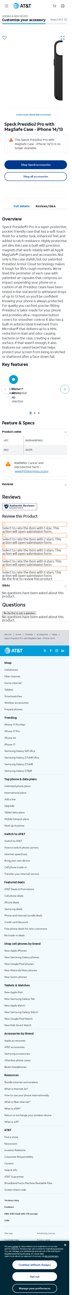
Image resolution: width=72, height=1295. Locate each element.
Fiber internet (12, 676)
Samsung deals (13, 909)
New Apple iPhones (15, 950)
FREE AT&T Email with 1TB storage (21, 1214)
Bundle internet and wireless (21, 1082)
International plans (15, 792)
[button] (58, 21)
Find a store (11, 1137)
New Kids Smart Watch (17, 1025)
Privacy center (43, 1240)
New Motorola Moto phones (20, 970)
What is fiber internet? (17, 1102)
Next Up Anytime (14, 825)
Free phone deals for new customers (25, 928)
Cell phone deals (13, 895)
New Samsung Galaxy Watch (21, 1012)
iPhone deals (11, 902)
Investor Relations (15, 1150)
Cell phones (11, 669)
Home (18, 634)
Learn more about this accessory (33, 114)
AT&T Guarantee (14, 1176)
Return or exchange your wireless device (28, 1115)
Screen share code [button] (15, 1189)
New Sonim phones (15, 977)
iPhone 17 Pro (12, 731)
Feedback (9, 1207)
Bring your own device (17, 860)
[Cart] (54, 6)
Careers (9, 1163)
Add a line (10, 799)
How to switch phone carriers (21, 847)
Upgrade (9, 805)
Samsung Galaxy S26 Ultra (19, 751)
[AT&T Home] (22, 5)
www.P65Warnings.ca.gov (31, 471)
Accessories (42, 634)
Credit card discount (16, 922)
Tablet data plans (14, 812)
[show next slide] (64, 389)
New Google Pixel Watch (18, 1018)
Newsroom (10, 1143)
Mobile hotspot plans (16, 819)
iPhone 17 (9, 744)
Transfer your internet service (21, 874)
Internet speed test (15, 854)
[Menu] (6, 5)
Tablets (8, 689)
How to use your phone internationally (26, 1095)
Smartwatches (13, 696)
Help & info (10, 1170)
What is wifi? (11, 1121)
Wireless (29, 634)
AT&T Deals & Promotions (19, 889)
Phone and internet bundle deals (23, 915)
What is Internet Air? (16, 1089)
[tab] (21, 206)
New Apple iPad (13, 992)
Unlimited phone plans (17, 786)
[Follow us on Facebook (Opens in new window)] (51, 651)
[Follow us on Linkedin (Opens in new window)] (62, 651)
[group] (34, 663)
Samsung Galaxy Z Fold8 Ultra (21, 757)
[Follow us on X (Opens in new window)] (45, 651)
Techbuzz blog (11, 1200)
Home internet (13, 683)
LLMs (6, 1220)
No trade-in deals (14, 935)
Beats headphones (15, 1067)
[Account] (63, 6)
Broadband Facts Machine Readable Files (28, 1183)
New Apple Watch (14, 1005)
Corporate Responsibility (18, 1156)
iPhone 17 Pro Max (14, 724)
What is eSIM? (12, 1108)
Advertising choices (46, 1233)
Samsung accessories (17, 1053)
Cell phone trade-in (15, 867)
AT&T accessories (14, 1047)
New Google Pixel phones (19, 964)
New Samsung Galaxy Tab (19, 999)
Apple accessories (14, 1040)
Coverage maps (11, 1240)
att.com (8, 634)
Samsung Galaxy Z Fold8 (18, 764)
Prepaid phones (13, 709)
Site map (8, 1233)
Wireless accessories (16, 702)
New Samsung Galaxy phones (21, 957)
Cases (54, 634)
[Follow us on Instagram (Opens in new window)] (56, 651)
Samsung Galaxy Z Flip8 (18, 770)
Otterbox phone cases (17, 1060)
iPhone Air (10, 738)
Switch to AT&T (13, 841)
